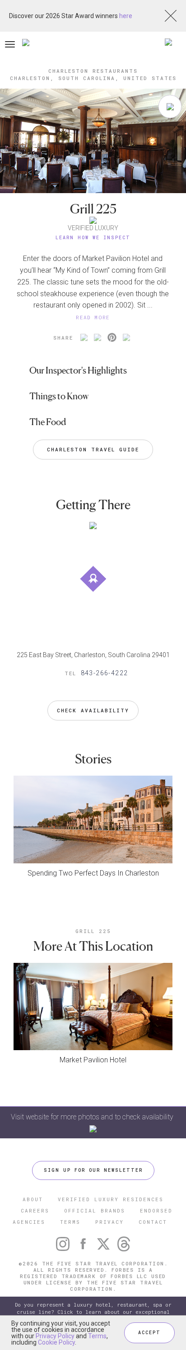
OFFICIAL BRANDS (94, 1210)
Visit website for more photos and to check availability (93, 1117)
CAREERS (35, 1210)
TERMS (70, 1221)
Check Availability (93, 710)
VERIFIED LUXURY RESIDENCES (110, 1199)
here (125, 15)
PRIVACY (109, 1221)
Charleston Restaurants (93, 70)
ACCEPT (149, 1333)
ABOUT (33, 1199)
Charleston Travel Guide (93, 449)
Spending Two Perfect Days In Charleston (93, 873)
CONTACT (153, 1221)
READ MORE (93, 317)
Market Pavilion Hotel (93, 1060)
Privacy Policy (55, 1336)
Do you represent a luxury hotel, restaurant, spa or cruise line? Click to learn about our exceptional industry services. (93, 1311)
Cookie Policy (56, 1342)
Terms (97, 1336)
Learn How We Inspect (93, 238)
